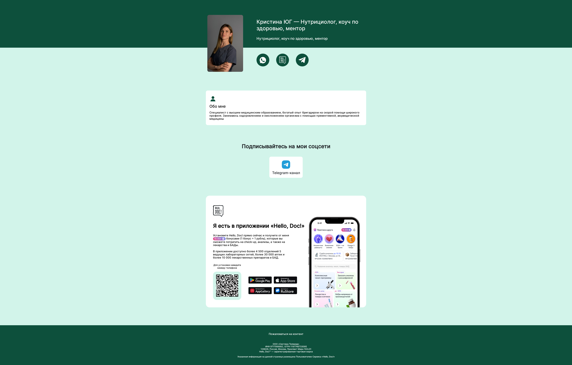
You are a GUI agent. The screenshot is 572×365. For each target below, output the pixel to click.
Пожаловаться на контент (286, 334)
